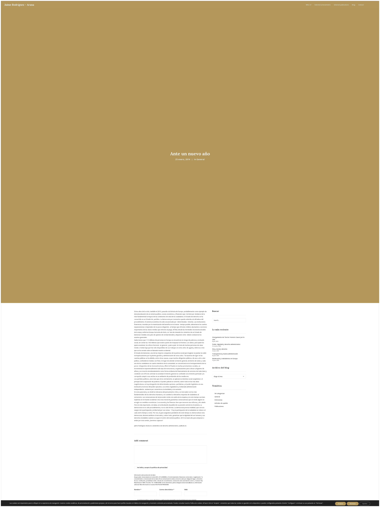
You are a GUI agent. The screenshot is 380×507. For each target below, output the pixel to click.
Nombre (137, 489)
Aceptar (340, 504)
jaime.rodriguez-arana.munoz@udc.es (183, 482)
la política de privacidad (158, 467)
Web (186, 489)
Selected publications (341, 5)
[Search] (229, 320)
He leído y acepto (152, 467)
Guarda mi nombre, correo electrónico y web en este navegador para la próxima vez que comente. (167, 500)
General (201, 159)
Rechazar (353, 504)
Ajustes (364, 504)
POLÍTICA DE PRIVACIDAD (162, 484)
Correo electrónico (166, 489)
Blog (353, 5)
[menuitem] (308, 5)
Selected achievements (322, 5)
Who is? (308, 5)
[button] (368, 5)
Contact (361, 5)
